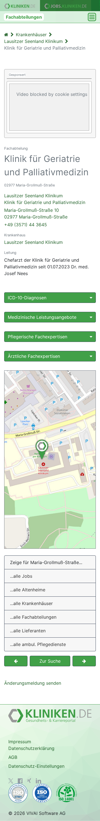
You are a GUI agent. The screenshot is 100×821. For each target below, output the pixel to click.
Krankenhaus (15, 235)
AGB (12, 757)
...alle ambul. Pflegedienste (38, 644)
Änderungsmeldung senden (32, 683)
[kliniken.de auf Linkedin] (38, 780)
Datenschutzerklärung (31, 748)
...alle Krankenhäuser (31, 603)
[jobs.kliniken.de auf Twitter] (10, 780)
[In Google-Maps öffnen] (50, 459)
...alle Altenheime (27, 589)
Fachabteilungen (24, 17)
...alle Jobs (21, 576)
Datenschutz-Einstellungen (36, 766)
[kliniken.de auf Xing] (29, 780)
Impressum (19, 741)
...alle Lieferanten (28, 630)
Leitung (10, 253)
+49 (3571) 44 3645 (25, 224)
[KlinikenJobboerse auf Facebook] (20, 780)
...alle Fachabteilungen (33, 617)
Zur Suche (50, 661)
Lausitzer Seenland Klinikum (33, 242)
